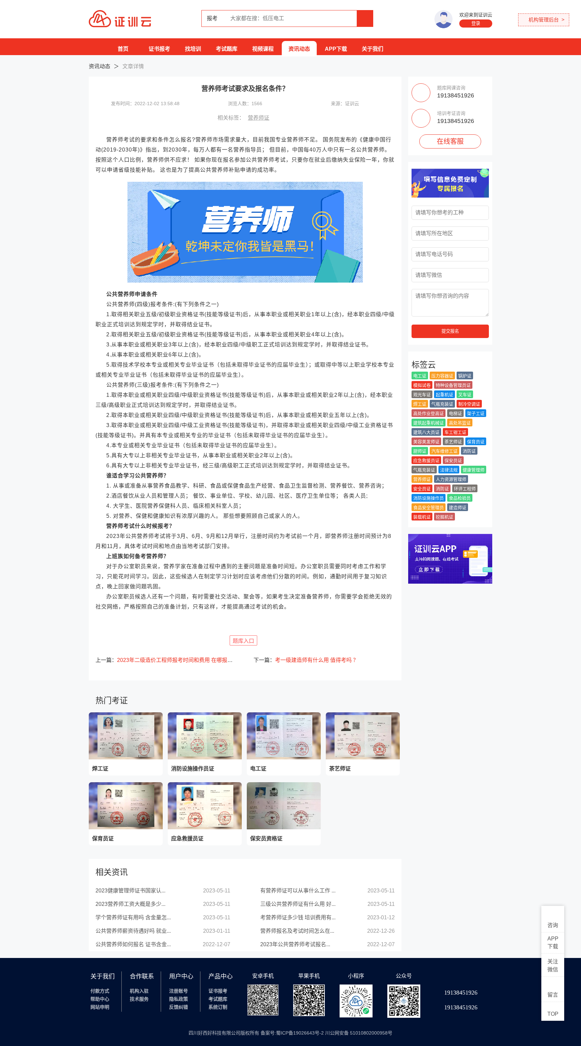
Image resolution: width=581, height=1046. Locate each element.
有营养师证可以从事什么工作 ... (298, 890)
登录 (475, 23)
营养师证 (258, 118)
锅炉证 (464, 375)
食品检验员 (460, 498)
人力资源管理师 (451, 479)
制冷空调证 (469, 404)
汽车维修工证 (444, 451)
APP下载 (336, 49)
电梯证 (455, 413)
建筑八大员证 (426, 432)
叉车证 (464, 394)
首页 (123, 49)
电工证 (419, 375)
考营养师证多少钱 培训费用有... (298, 917)
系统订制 (217, 1007)
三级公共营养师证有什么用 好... (298, 904)
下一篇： (306, 660)
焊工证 (419, 404)
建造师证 (457, 507)
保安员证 (453, 460)
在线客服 (450, 141)
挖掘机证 (444, 516)
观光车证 (422, 394)
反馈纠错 (178, 1007)
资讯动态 (299, 49)
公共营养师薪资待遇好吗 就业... (133, 931)
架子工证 (476, 413)
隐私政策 (178, 999)
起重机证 (444, 394)
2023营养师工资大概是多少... (130, 904)
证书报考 (159, 49)
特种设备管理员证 (453, 385)
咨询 (552, 925)
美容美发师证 (426, 441)
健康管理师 (474, 469)
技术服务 (139, 999)
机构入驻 (139, 991)
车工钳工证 (455, 432)
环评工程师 (465, 488)
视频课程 (263, 49)
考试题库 (226, 49)
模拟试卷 (422, 385)
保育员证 (476, 441)
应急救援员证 (426, 460)
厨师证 (419, 451)
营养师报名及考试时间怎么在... (297, 931)
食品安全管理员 (428, 507)
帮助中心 (99, 999)
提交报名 (450, 331)
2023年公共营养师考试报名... (295, 944)
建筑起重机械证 (428, 422)
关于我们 (372, 49)
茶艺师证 (453, 441)
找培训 (193, 49)
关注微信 (552, 965)
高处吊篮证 (460, 422)
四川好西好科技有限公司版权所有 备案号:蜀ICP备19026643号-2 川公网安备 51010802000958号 (290, 1033)
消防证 (469, 451)
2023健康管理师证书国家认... (130, 890)
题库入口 (243, 641)
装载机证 (422, 516)
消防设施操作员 (428, 498)
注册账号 (178, 991)
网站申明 (99, 1007)
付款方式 (99, 991)
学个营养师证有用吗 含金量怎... (133, 917)
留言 (552, 995)
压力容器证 (442, 375)
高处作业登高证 (428, 413)
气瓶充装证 (442, 404)
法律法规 (449, 469)
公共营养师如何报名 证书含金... (133, 944)
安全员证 (422, 488)
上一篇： (166, 660)
